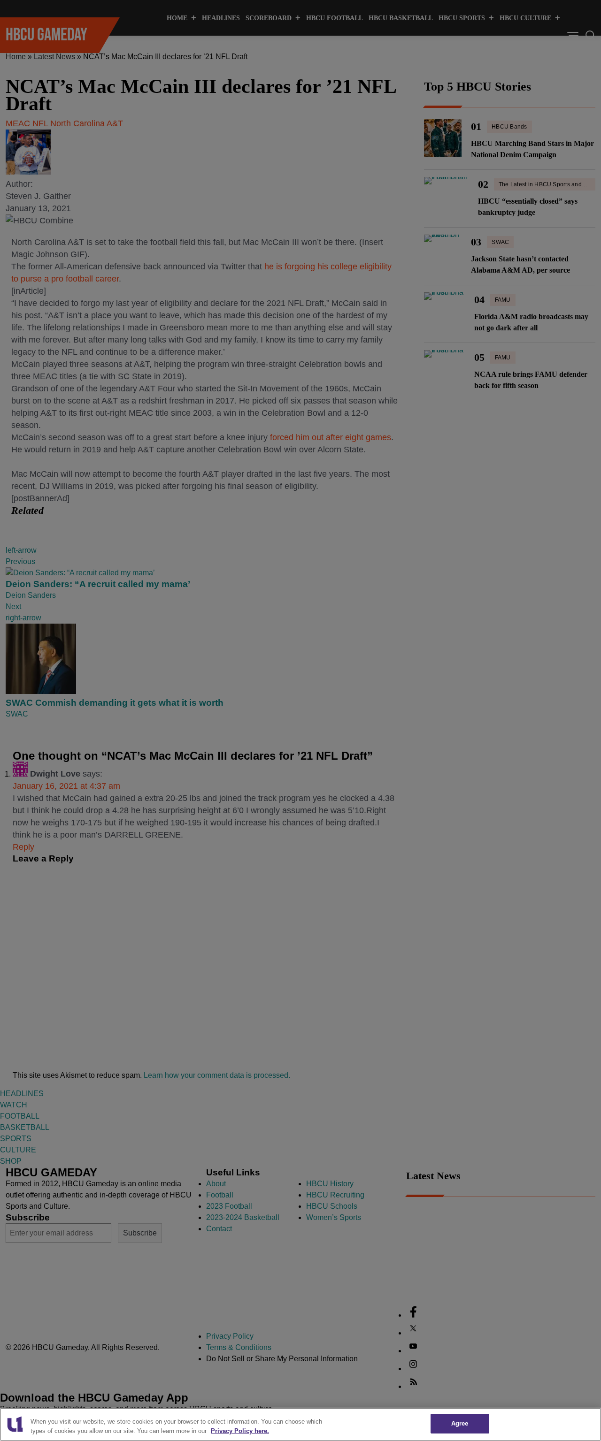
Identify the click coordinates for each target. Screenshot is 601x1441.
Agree (460, 1423)
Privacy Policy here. (240, 1430)
